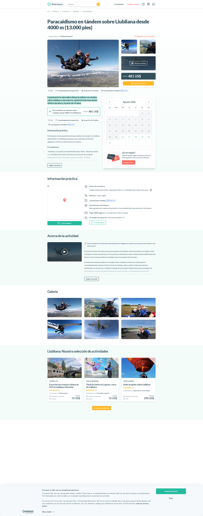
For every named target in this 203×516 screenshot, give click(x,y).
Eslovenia (65, 11)
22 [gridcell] (142, 131)
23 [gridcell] (149, 131)
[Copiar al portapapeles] (151, 190)
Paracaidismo (87, 11)
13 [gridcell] (129, 125)
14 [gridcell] (136, 125)
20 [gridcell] (129, 131)
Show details (47, 512)
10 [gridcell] (110, 125)
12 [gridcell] (123, 125)
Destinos (55, 11)
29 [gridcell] (142, 137)
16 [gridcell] (149, 125)
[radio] (73, 111)
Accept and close (171, 491)
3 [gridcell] (109, 119)
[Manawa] (55, 4)
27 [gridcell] (129, 137)
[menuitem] (119, 4)
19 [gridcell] (123, 131)
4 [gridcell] (116, 119)
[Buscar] (98, 4)
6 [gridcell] (129, 119)
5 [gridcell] (122, 119)
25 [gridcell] (116, 137)
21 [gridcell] (136, 131)
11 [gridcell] (116, 125)
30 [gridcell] (149, 137)
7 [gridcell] (135, 119)
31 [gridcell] (110, 143)
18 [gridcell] (116, 131)
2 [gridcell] (148, 113)
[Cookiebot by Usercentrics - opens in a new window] (28, 511)
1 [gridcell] (142, 113)
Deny (171, 498)
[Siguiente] (148, 101)
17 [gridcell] (110, 131)
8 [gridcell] (142, 119)
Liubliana (76, 11)
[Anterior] (109, 101)
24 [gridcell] (110, 137)
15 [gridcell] (142, 125)
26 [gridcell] (123, 137)
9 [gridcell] (148, 119)
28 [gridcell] (136, 137)
